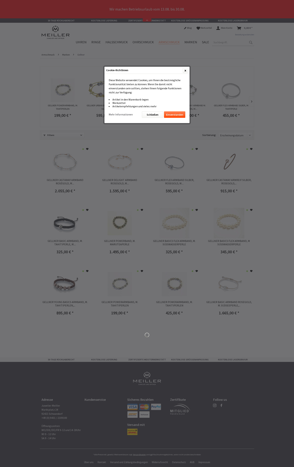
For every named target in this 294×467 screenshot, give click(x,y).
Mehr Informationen (121, 114)
